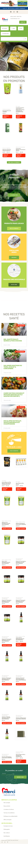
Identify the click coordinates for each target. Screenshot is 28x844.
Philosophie (7, 829)
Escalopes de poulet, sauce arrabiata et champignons (13, 422)
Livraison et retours (9, 809)
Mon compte (7, 802)
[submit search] (25, 39)
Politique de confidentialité (10, 816)
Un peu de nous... (7, 823)
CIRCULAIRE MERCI (14, 251)
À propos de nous (8, 826)
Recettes (19, 16)
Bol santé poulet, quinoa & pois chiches (13, 340)
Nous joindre (7, 806)
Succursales (14, 18)
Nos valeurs (7, 832)
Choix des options (5, 155)
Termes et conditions (9, 812)
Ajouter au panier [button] (6, 116)
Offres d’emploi (7, 819)
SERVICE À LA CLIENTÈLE (9, 800)
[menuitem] (19, 19)
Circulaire (13, 16)
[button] (2, 57)
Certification (7, 836)
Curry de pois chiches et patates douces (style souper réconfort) (14, 394)
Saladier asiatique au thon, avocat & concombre (13, 367)
